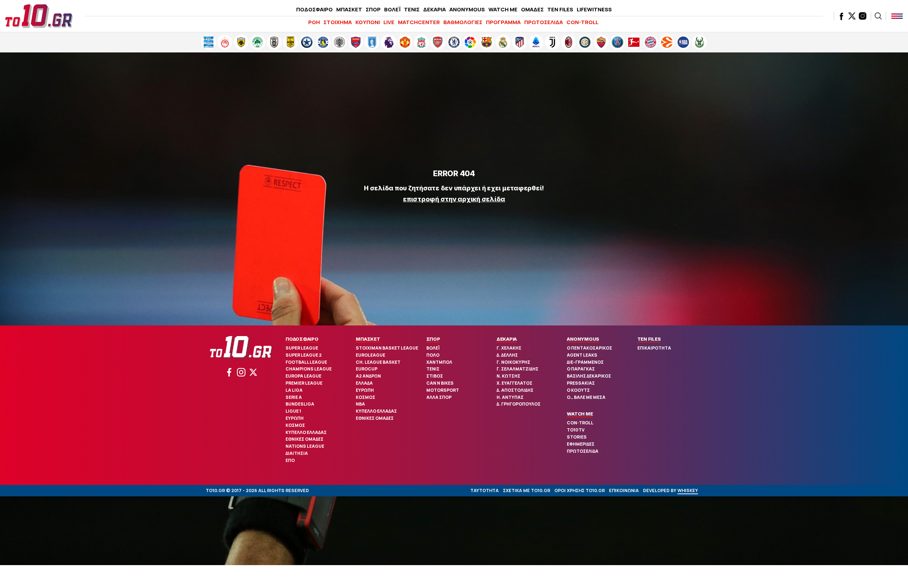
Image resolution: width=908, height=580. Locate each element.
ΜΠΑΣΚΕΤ (349, 9)
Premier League (304, 383)
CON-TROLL (582, 22)
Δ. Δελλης (507, 355)
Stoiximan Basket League (387, 348)
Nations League (305, 446)
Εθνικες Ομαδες (304, 439)
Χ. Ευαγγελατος (514, 383)
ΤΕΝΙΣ (412, 9)
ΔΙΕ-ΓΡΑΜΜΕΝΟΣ (585, 362)
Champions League (309, 369)
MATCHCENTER (419, 22)
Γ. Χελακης (509, 348)
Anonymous (583, 339)
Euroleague (370, 355)
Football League (306, 362)
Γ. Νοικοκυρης (513, 362)
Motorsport (442, 390)
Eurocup (366, 369)
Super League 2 (304, 355)
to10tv (576, 430)
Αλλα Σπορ (439, 397)
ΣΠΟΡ (373, 9)
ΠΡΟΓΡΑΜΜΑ (503, 22)
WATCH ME (502, 9)
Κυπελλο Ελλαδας (306, 432)
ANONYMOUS (467, 9)
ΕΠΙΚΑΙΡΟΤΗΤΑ (654, 348)
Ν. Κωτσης (508, 376)
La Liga (294, 390)
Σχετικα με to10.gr (526, 490)
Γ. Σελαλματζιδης (517, 369)
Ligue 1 (293, 411)
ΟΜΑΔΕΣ (532, 9)
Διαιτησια (297, 453)
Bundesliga (300, 404)
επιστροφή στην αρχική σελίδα (454, 199)
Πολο (432, 355)
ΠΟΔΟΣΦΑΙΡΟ (314, 9)
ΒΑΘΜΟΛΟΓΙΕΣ (462, 22)
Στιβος (434, 376)
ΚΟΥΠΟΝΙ (367, 22)
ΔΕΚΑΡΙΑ (434, 9)
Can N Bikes (440, 383)
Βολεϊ (432, 348)
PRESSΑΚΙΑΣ (581, 383)
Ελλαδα (364, 383)
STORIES (577, 437)
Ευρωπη (295, 418)
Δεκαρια (507, 339)
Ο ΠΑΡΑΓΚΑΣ (581, 369)
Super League (302, 348)
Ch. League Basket (378, 362)
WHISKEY (687, 490)
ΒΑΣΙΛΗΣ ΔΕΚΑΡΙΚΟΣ (589, 376)
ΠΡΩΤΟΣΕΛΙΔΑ (543, 22)
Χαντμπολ (439, 362)
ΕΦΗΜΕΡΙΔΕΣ (580, 444)
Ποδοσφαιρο (302, 339)
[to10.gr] (39, 16)
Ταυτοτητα (484, 490)
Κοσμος (295, 425)
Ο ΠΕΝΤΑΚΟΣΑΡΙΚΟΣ (589, 348)
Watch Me (580, 414)
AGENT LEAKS (582, 355)
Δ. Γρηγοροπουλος (519, 404)
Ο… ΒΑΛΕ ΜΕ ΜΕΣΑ (586, 397)
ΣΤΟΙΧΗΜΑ (337, 22)
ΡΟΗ (314, 22)
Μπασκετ (368, 339)
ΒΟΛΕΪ (392, 9)
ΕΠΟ (290, 460)
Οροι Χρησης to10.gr (579, 490)
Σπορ (433, 339)
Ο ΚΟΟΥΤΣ (578, 390)
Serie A (294, 397)
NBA (360, 404)
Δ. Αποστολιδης (515, 390)
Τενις (432, 369)
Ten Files (649, 339)
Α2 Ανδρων (368, 376)
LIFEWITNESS (594, 9)
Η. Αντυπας (510, 397)
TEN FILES (560, 9)
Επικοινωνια (624, 490)
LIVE (388, 22)
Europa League (303, 376)
